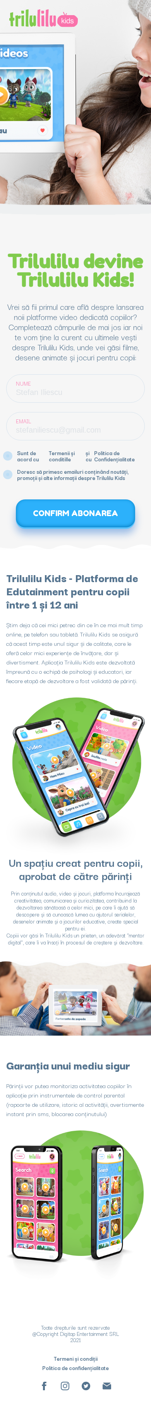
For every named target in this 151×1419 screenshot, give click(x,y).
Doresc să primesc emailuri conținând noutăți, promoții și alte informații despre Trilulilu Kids (73, 474)
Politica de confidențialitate (75, 1367)
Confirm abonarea (75, 513)
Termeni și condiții (76, 1358)
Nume (23, 383)
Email (23, 421)
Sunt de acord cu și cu (76, 456)
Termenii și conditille (62, 456)
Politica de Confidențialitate (114, 456)
